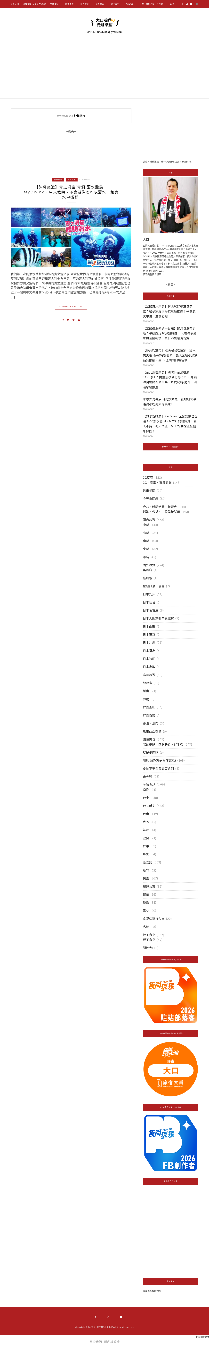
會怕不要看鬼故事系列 (158, 768)
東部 (146, 549)
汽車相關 (149, 490)
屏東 (146, 846)
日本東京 (149, 634)
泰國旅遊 (149, 675)
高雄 (146, 927)
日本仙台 (149, 602)
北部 (146, 533)
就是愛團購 (150, 752)
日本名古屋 (150, 610)
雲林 (146, 910)
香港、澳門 (150, 723)
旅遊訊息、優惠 (154, 586)
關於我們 (95, 1342)
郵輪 (146, 699)
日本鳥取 (149, 667)
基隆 (146, 830)
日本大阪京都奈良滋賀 (158, 618)
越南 (146, 691)
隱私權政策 (112, 1342)
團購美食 (149, 739)
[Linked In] (79, 319)
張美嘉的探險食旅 (152, 1291)
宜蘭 (146, 838)
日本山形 (149, 626)
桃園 (146, 878)
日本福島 (149, 651)
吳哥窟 (147, 570)
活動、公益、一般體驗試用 (161, 512)
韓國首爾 (149, 715)
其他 (172, 4)
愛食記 (147, 862)
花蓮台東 (149, 886)
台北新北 (149, 806)
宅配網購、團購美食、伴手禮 (163, 744)
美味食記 (149, 784)
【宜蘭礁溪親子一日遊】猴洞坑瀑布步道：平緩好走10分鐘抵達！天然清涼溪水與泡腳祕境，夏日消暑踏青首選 (169, 333)
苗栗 (146, 894)
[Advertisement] (170, 131)
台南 (146, 814)
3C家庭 (148, 477)
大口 (146, 239)
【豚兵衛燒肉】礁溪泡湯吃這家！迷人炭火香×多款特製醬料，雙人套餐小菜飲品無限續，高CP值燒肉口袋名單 (170, 355)
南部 (146, 541)
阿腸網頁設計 (202, 1336)
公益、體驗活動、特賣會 (160, 507)
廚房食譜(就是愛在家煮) (34, 4)
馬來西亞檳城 (152, 731)
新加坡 (147, 578)
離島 (146, 557)
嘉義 (146, 822)
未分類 (147, 776)
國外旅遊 (58, 180)
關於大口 (15, 4)
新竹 (146, 870)
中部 (146, 525)
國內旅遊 (149, 520)
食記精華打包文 (154, 919)
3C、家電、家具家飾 (157, 482)
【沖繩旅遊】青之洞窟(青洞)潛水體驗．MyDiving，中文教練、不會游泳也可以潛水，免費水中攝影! (71, 192)
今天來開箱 (150, 498)
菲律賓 (147, 683)
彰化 (146, 854)
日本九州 (149, 594)
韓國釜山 (149, 707)
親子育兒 (149, 935)
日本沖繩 (72, 180)
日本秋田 (149, 659)
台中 (146, 798)
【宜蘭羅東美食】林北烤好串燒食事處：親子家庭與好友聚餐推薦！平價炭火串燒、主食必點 (169, 311)
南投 (146, 790)
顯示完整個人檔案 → (153, 274)
